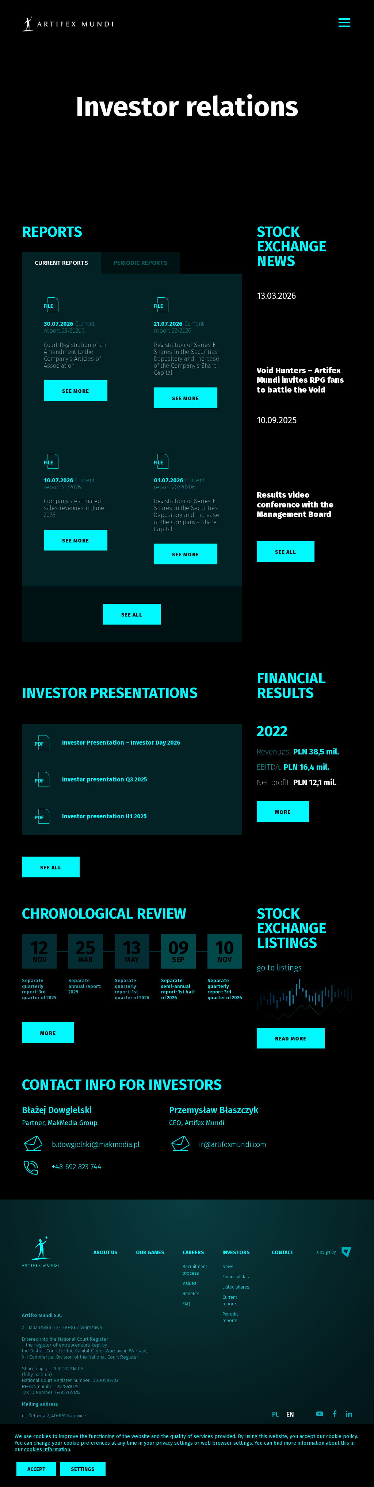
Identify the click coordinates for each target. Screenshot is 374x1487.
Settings (83, 1469)
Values (189, 1283)
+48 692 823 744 (77, 1166)
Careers (193, 1253)
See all (131, 615)
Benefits (191, 1293)
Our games (150, 1253)
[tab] (140, 263)
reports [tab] (61, 263)
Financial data (236, 1276)
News (227, 1266)
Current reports (229, 1300)
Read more (290, 1039)
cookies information (47, 1450)
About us (106, 1253)
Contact (282, 1253)
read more (304, 334)
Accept (36, 1469)
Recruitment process (195, 1270)
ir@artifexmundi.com (232, 1144)
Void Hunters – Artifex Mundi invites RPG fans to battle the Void (300, 380)
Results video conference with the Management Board (295, 504)
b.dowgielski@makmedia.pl (96, 1144)
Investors (236, 1253)
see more (75, 391)
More (283, 812)
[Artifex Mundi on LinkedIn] (349, 1413)
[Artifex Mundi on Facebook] (334, 1413)
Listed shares (235, 1287)
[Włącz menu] (344, 23)
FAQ (186, 1303)
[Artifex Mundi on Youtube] (319, 1413)
